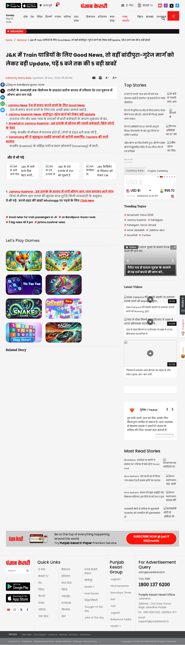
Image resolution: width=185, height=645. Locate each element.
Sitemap (77, 641)
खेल (63, 616)
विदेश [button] (39, 16)
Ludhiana (52, 634)
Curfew (145, 235)
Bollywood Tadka (121, 619)
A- (107, 78)
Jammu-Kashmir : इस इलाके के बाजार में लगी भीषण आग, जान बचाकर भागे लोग (61, 191)
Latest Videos (133, 287)
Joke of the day (94, 617)
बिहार (140, 16)
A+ (115, 78)
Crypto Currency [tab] (157, 171)
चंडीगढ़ (42, 609)
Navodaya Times (121, 592)
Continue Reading (164, 434)
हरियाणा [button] (102, 16)
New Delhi (27, 634)
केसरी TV (43, 576)
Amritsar (73, 634)
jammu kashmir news (50, 222)
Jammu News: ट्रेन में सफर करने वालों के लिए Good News (46, 105)
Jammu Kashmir (135, 220)
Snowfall (130, 235)
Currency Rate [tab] (135, 170)
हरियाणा (65, 576)
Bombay (63, 634)
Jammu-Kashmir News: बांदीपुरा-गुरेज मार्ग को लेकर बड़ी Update (51, 114)
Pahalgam (155, 220)
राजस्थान (66, 603)
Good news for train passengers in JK (31, 217)
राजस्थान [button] (161, 16)
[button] (128, 260)
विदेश (41, 589)
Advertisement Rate (44, 641)
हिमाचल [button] (90, 16)
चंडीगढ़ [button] (67, 16)
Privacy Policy (90, 641)
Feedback (27, 641)
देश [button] (32, 16)
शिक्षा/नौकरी (91, 600)
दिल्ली (48, 16)
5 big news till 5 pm (19, 222)
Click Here (87, 200)
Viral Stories (91, 593)
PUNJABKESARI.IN (148, 641)
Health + (89, 587)
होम (25, 16)
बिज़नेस (65, 609)
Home (9, 40)
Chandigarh (40, 634)
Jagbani (115, 579)
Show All (128, 159)
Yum (113, 606)
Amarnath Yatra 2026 (138, 215)
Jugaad (115, 612)
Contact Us (14, 641)
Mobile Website (63, 641)
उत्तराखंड (65, 596)
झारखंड (150, 16)
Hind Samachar (120, 586)
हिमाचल (65, 569)
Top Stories (135, 85)
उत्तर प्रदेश (76, 18)
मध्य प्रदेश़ (112, 18)
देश (40, 583)
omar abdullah (134, 230)
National (22, 40)
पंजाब (41, 603)
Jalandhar (85, 634)
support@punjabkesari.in (154, 621)
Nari (113, 599)
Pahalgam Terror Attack (140, 225)
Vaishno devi (155, 230)
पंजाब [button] (58, 16)
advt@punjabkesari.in (152, 572)
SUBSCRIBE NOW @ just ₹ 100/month (151, 538)
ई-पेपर (41, 569)
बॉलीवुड (88, 580)
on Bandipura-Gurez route (77, 217)
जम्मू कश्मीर (126, 18)
